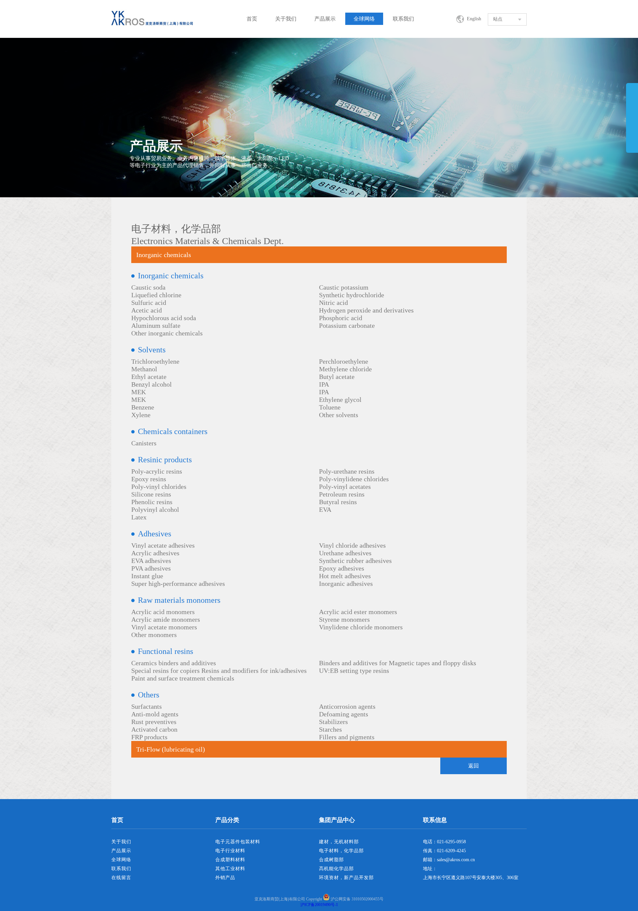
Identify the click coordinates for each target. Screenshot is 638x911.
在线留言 (121, 877)
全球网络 (364, 19)
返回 (473, 766)
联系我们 (403, 19)
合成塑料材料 (230, 859)
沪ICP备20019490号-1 (319, 904)
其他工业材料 (230, 868)
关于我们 (285, 19)
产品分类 (227, 820)
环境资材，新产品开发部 (346, 877)
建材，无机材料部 (339, 841)
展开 (632, 123)
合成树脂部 (331, 859)
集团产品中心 (337, 820)
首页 (252, 19)
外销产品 (225, 877)
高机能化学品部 (336, 868)
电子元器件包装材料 (237, 841)
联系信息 (435, 820)
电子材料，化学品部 (341, 850)
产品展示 (325, 19)
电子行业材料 (230, 850)
